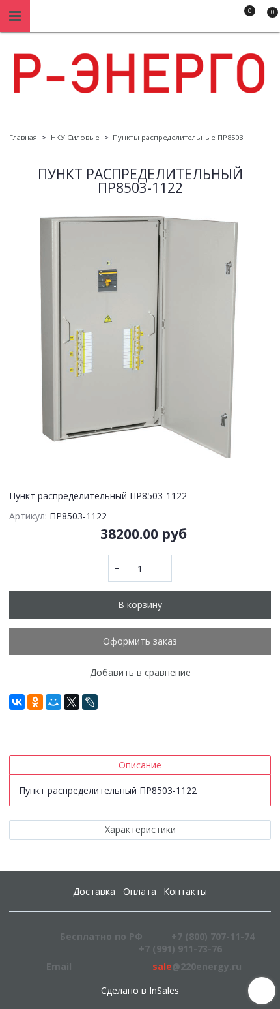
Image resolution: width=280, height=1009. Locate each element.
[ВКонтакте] (17, 702)
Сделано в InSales (140, 990)
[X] (71, 702)
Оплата (139, 891)
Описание (140, 765)
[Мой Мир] (53, 702)
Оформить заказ (140, 641)
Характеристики (140, 829)
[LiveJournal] (90, 702)
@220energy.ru (197, 966)
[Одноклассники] (35, 702)
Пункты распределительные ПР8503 (178, 137)
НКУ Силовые (75, 137)
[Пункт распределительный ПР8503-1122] (140, 337)
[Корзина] (266, 18)
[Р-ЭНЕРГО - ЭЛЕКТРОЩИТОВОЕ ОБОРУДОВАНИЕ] (140, 70)
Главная (23, 137)
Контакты (185, 891)
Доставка (94, 891)
